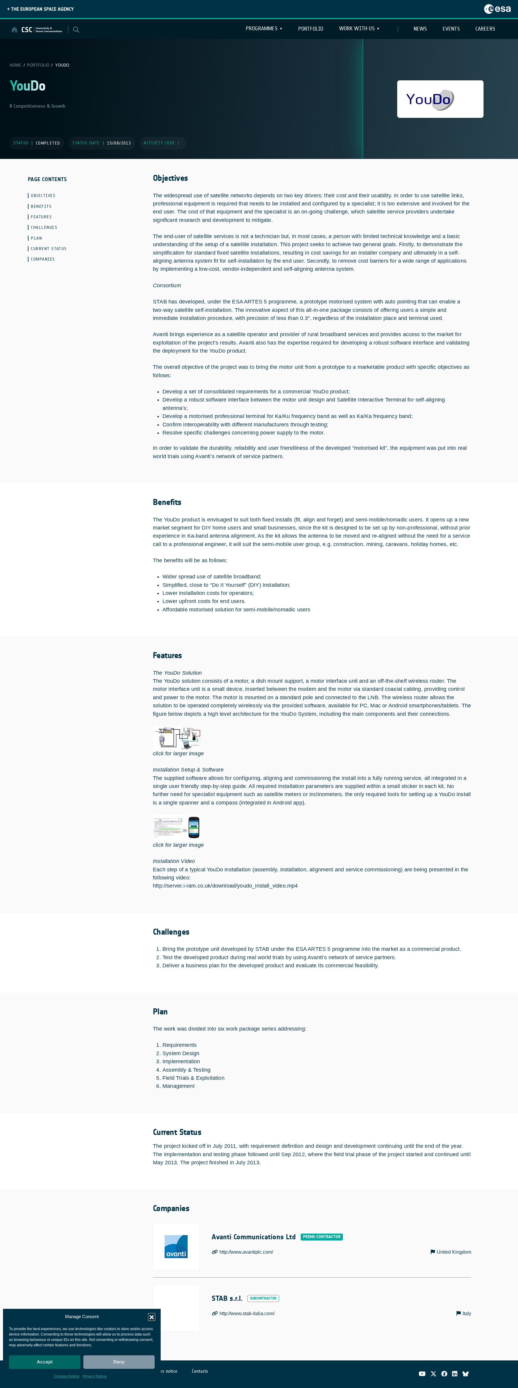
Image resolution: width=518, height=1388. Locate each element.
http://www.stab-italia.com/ (247, 1313)
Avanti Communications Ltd (254, 1237)
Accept (45, 1362)
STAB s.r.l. (227, 1298)
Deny (119, 1362)
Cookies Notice (67, 1376)
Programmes (262, 28)
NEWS (420, 28)
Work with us (357, 28)
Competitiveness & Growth (38, 106)
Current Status (49, 248)
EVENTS (451, 28)
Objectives (43, 195)
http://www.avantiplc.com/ (246, 1252)
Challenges (44, 227)
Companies (43, 259)
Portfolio (310, 28)
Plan (36, 238)
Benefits (41, 206)
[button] (152, 1317)
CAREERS (485, 28)
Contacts (200, 1371)
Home (15, 65)
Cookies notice (163, 1371)
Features (41, 216)
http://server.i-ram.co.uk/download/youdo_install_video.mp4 (225, 886)
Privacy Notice (95, 1376)
